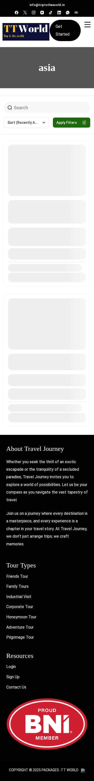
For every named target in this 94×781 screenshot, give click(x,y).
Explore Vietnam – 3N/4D (35, 357)
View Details (47, 253)
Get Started (62, 30)
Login (11, 666)
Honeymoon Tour (21, 617)
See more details (44, 220)
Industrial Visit (18, 596)
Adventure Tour (20, 627)
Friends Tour (17, 576)
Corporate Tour (19, 606)
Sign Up (13, 676)
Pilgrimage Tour (20, 637)
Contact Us (16, 687)
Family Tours (17, 586)
